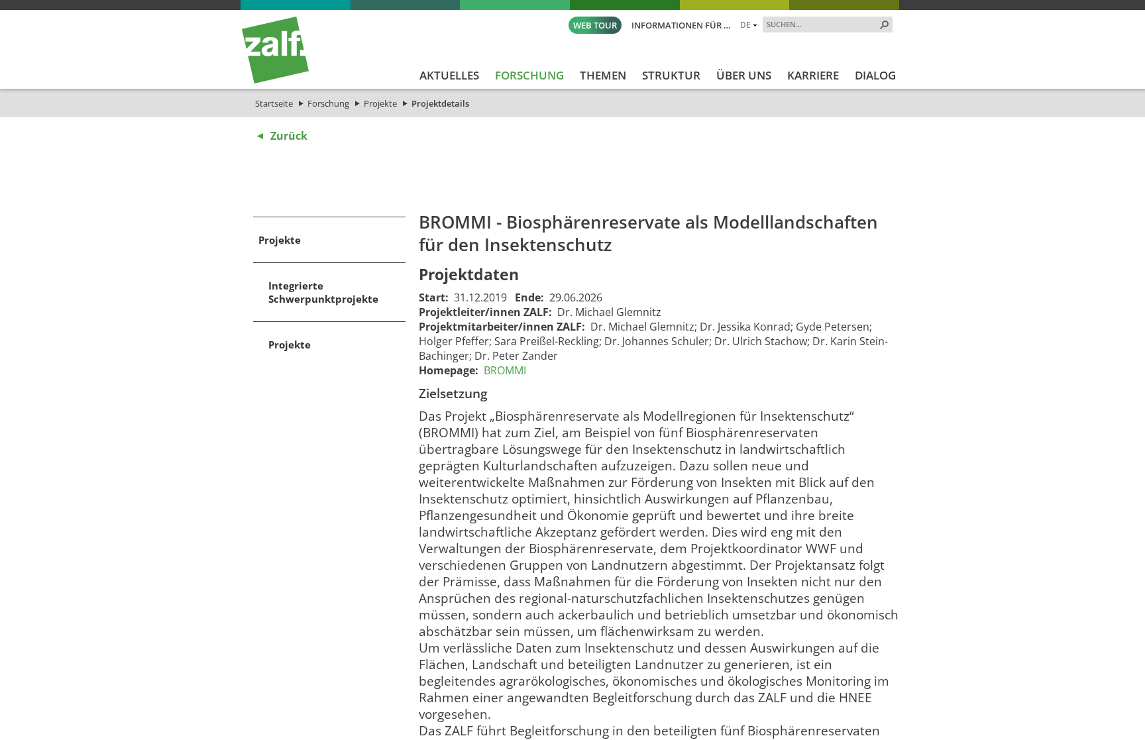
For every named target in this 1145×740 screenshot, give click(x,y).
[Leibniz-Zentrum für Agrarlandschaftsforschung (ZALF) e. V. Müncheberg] (275, 80)
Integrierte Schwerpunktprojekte (323, 292)
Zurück (288, 136)
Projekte (380, 103)
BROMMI (505, 370)
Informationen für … (681, 25)
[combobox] (822, 23)
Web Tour (595, 25)
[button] (884, 24)
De (745, 24)
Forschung (328, 103)
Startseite (274, 103)
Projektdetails (440, 103)
